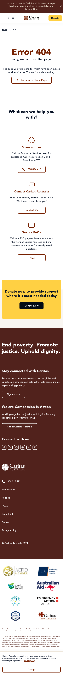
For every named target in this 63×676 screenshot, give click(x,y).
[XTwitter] (10, 447)
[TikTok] (35, 447)
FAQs (5, 506)
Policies (6, 498)
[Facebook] (4, 447)
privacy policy (29, 661)
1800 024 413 (13, 481)
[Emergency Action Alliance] (47, 601)
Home (4, 30)
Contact (6, 522)
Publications (8, 490)
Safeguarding (9, 530)
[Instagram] (16, 447)
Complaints (8, 514)
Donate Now (31, 9)
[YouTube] (28, 447)
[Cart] (12, 18)
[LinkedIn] (22, 447)
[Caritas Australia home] (31, 18)
